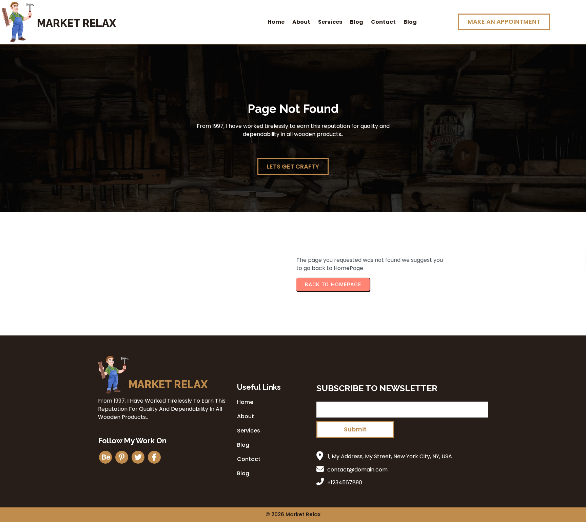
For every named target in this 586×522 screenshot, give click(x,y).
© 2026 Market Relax (293, 514)
